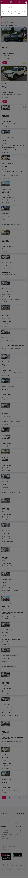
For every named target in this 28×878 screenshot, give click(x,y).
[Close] (26, 3)
